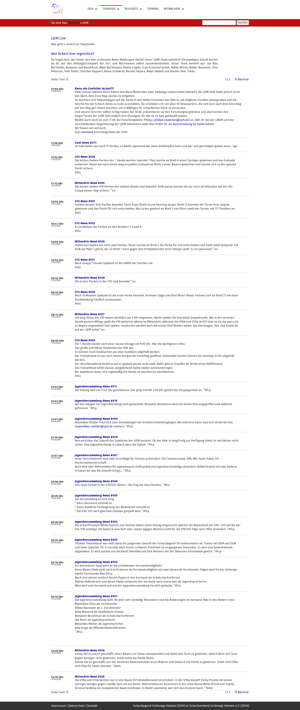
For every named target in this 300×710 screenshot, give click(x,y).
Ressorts (131, 8)
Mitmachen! (172, 8)
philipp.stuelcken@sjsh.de (172, 120)
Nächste (243, 79)
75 (235, 79)
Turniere (109, 8)
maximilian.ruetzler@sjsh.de (94, 426)
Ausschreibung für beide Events (193, 124)
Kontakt (92, 705)
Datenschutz (76, 705)
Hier (53, 44)
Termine (153, 8)
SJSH (90, 8)
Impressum (58, 705)
